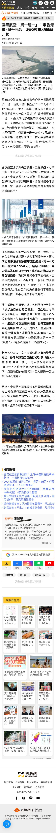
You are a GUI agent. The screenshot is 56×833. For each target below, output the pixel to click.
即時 (27, 7)
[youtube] (38, 798)
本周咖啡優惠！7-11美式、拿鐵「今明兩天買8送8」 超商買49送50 (10, 721)
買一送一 (24, 575)
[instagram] (24, 798)
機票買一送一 (41, 575)
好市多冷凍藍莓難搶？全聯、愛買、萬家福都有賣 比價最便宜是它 (27, 696)
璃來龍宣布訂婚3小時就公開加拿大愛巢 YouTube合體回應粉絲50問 (28, 719)
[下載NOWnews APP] (40, 3)
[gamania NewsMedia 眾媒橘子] (28, 810)
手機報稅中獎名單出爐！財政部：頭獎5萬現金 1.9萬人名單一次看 (14, 673)
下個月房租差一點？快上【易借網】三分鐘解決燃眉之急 (45, 620)
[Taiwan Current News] (35, 3)
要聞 (34, 7)
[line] (31, 798)
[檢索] (46, 3)
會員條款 (16, 787)
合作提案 (39, 787)
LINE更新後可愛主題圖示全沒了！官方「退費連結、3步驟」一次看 (10, 620)
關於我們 (28, 787)
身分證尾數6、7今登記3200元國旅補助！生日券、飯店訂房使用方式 (28, 620)
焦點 (19, 7)
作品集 (45, 543)
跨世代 (48, 12)
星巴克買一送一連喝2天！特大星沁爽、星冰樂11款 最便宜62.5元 (44, 696)
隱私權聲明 (32, 782)
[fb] (16, 798)
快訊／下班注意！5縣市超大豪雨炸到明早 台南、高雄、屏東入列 (40, 749)
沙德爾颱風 (7, 7)
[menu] (53, 7)
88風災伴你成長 (31, 12)
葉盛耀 (9, 39)
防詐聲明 (8, 782)
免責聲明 (20, 782)
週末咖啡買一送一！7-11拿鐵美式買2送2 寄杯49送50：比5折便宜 (45, 643)
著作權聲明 (46, 782)
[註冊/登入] (52, 3)
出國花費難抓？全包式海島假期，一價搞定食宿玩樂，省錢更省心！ (40, 673)
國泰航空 (9, 575)
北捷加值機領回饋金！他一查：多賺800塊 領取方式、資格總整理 (44, 719)
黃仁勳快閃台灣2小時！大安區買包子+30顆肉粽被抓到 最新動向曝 (10, 696)
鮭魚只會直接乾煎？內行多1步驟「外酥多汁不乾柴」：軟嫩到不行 (28, 643)
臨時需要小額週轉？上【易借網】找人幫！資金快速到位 (10, 645)
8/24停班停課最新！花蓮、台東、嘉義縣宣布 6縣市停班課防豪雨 (14, 749)
